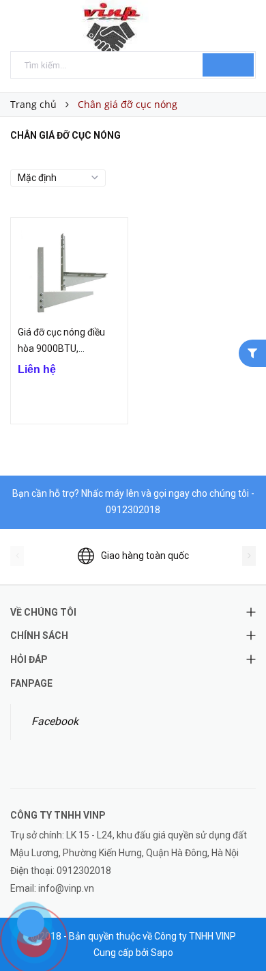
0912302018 (133, 509)
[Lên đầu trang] (238, 930)
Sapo (162, 952)
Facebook (54, 721)
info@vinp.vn (66, 888)
